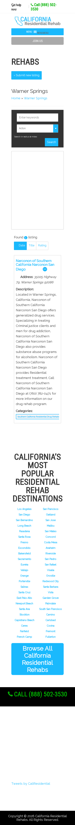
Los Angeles (24, 509)
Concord (51, 536)
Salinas (24, 586)
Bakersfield (24, 553)
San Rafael (50, 564)
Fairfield (24, 631)
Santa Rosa (24, 536)
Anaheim (50, 548)
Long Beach (24, 525)
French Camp (24, 636)
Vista (50, 592)
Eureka (24, 564)
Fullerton (51, 636)
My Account (25, 745)
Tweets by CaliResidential (30, 783)
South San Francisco (50, 609)
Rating (42, 245)
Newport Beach (24, 603)
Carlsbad (51, 620)
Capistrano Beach (24, 620)
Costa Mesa (50, 542)
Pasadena (24, 531)
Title (31, 245)
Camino (50, 614)
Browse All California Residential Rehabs (37, 659)
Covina (50, 625)
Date (21, 245)
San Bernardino (24, 520)
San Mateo (51, 531)
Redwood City (51, 581)
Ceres (24, 625)
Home (15, 98)
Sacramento (24, 559)
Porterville (24, 581)
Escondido (24, 548)
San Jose (51, 520)
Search (51, 142)
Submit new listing (27, 75)
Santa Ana (24, 609)
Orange (24, 575)
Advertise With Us (31, 752)
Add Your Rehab (29, 758)
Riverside (51, 553)
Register (23, 732)
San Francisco (50, 509)
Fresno (24, 542)
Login (20, 739)
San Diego (24, 514)
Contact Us (25, 764)
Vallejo (24, 570)
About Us (24, 726)
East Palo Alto (24, 598)
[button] (43, 33)
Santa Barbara (50, 586)
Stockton (24, 614)
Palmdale (50, 603)
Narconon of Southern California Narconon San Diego (35, 265)
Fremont (50, 631)
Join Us (37, 41)
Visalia (50, 570)
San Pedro (50, 559)
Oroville (50, 575)
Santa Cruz (24, 592)
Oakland (50, 514)
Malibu (50, 525)
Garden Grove (51, 598)
